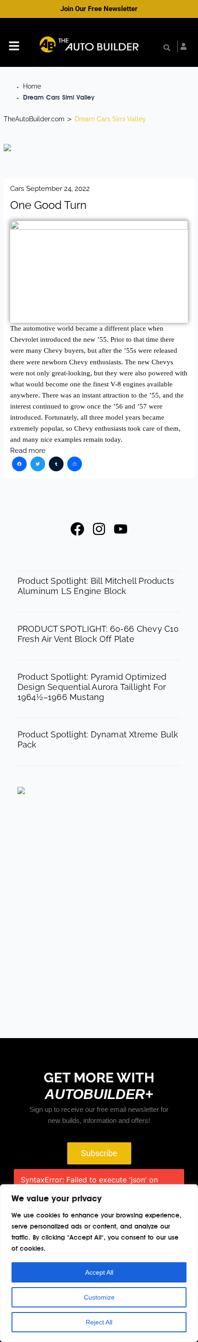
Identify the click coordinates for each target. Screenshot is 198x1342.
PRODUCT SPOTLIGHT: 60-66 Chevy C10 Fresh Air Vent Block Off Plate (98, 634)
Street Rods (121, 941)
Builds (110, 875)
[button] (14, 47)
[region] (99, 1263)
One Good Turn (48, 205)
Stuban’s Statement (131, 886)
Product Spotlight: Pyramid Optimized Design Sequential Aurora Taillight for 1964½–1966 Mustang (91, 687)
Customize (99, 1297)
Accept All (99, 1272)
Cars (17, 188)
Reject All (99, 1322)
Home (32, 86)
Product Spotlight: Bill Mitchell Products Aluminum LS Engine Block (95, 586)
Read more (28, 450)
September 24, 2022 (58, 188)
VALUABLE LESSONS (135, 999)
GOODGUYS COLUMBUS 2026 (129, 958)
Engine (111, 988)
